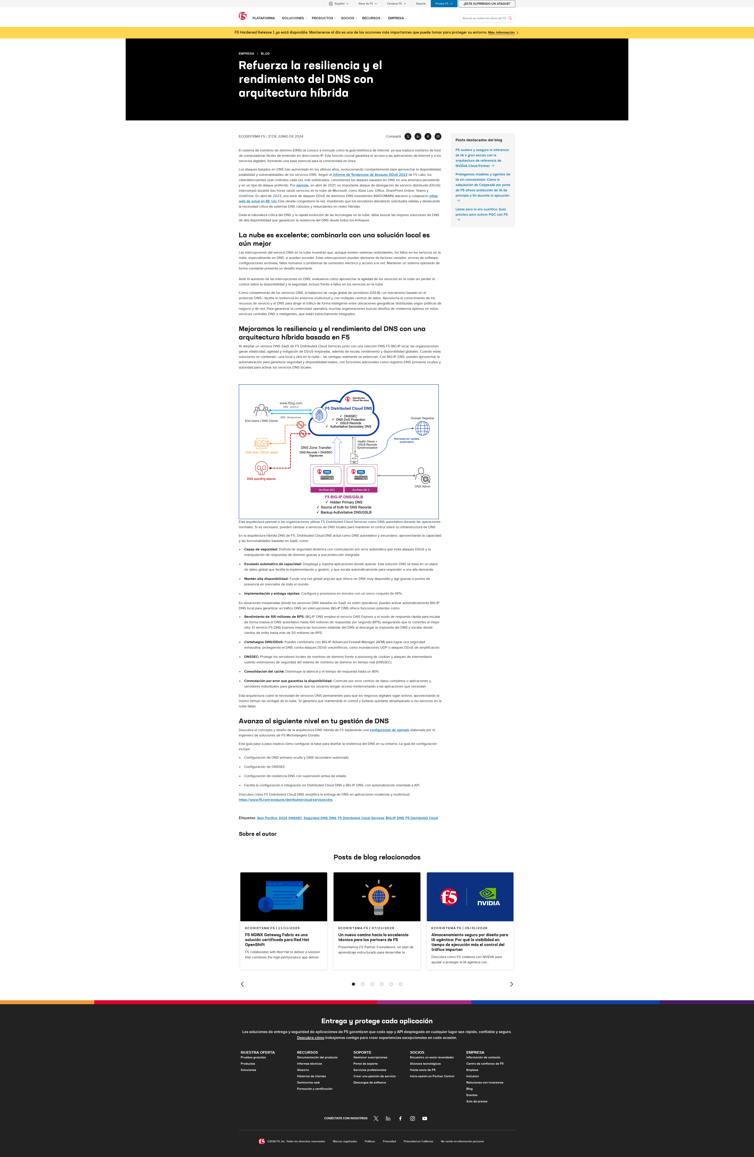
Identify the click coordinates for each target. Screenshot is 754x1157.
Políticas (370, 1141)
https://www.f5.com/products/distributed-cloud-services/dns (286, 800)
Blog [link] (265, 53)
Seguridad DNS (316, 818)
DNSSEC (295, 818)
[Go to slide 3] (372, 984)
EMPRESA (246, 53)
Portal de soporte (365, 1064)
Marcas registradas (345, 1141)
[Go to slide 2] (362, 984)
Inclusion (472, 1076)
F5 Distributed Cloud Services (361, 818)
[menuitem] (339, 3)
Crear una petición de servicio (374, 1076)
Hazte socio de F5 (423, 1070)
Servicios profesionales (369, 1070)
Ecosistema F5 (353, 928)
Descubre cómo (310, 1037)
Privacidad (389, 1141)
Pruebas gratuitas (253, 1057)
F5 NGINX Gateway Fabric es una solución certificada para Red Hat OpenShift (277, 939)
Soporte (421, 3)
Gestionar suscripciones (370, 1057)
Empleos (472, 1070)
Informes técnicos (309, 1064)
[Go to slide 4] (381, 984)
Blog (469, 1089)
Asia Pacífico (267, 818)
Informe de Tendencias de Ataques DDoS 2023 (370, 175)
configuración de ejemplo (389, 730)
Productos (248, 1064)
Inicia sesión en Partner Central (432, 1076)
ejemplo (302, 185)
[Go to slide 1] (353, 984)
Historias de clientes (311, 1076)
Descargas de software (369, 1083)
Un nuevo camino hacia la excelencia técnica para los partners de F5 (373, 937)
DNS (332, 818)
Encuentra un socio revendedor (432, 1057)
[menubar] (377, 3)
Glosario (303, 1070)
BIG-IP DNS (395, 818)
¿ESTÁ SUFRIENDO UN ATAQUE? (487, 4)
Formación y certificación (314, 1089)
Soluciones (248, 1070)
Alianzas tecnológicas (425, 1064)
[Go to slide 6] (400, 984)
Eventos (472, 1095)
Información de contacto (483, 1057)
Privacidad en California (418, 1141)
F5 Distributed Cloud (421, 818)
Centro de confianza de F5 (485, 1064)
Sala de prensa (477, 1101)
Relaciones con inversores (484, 1083)
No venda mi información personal (462, 1141)
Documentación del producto (317, 1057)
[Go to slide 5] (391, 984)
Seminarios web (308, 1083)
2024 (283, 818)
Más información (501, 32)
